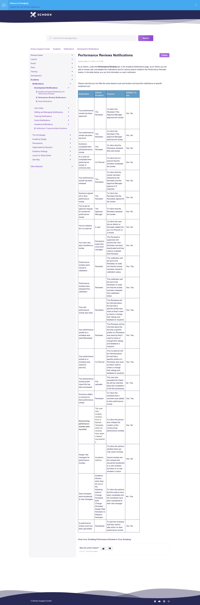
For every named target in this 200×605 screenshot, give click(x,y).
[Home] (41, 14)
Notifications (69, 49)
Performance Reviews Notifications (52, 97)
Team (33, 67)
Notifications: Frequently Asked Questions (51, 128)
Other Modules (37, 166)
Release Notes (37, 55)
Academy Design (39, 139)
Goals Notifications (45, 101)
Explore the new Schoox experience (25, 7)
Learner (34, 59)
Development (36, 75)
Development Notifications (88, 49)
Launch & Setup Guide (41, 155)
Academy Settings (39, 151)
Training (34, 71)
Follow (164, 55)
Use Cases (38, 108)
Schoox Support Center (40, 49)
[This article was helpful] (103, 548)
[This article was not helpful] (110, 548)
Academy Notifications (43, 124)
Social (33, 63)
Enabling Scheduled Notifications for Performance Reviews (51, 92)
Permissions (37, 143)
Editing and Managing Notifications (48, 112)
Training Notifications (43, 116)
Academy (57, 49)
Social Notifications (42, 120)
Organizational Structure (42, 147)
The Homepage (38, 135)
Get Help (36, 159)
